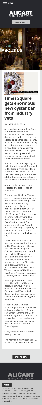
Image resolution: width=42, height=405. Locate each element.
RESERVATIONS (19, 22)
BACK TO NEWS (21, 357)
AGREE (6, 385)
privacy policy (7, 401)
